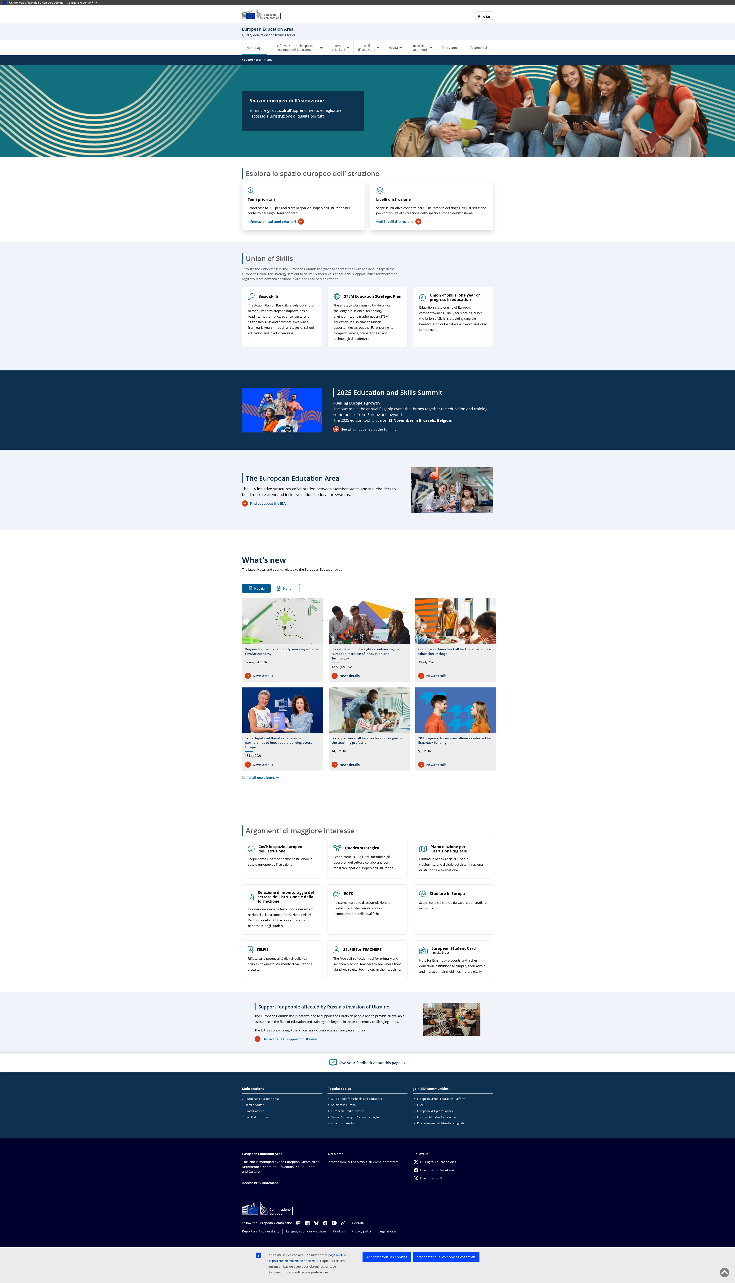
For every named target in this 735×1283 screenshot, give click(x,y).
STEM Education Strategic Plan (372, 296)
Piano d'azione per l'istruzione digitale (448, 849)
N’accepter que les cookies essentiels (446, 1257)
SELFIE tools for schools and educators (356, 1099)
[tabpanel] (369, 689)
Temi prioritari (261, 199)
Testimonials (479, 48)
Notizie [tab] (259, 588)
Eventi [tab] (287, 588)
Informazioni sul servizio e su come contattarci (363, 1162)
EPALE (421, 1105)
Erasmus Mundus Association (436, 1117)
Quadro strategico (362, 848)
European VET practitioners (435, 1111)
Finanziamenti (451, 48)
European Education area (262, 1099)
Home (268, 59)
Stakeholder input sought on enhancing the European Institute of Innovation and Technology (366, 653)
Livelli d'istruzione (393, 199)
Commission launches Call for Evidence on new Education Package (454, 651)
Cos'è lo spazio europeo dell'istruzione (280, 849)
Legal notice (387, 1231)
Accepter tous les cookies (386, 1257)
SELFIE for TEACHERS (362, 949)
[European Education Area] (264, 14)
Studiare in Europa (447, 894)
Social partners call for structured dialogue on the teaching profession (367, 740)
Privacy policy (362, 1231)
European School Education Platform (441, 1099)
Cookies (339, 1231)
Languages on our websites (306, 1231)
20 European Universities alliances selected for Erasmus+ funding (454, 740)
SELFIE (263, 949)
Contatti (358, 1223)
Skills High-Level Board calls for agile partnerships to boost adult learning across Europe (278, 742)
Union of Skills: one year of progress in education (455, 297)
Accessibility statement (260, 1183)
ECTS (348, 894)
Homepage (254, 48)
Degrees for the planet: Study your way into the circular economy (282, 651)
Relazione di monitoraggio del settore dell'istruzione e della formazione (286, 897)
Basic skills (268, 296)
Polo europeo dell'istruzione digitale (440, 1123)
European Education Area (262, 1154)
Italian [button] (486, 16)
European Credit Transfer (347, 1111)
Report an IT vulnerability (260, 1231)
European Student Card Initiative (453, 950)
